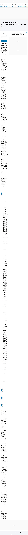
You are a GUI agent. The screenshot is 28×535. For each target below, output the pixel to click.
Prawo (12, 6)
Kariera (25, 532)
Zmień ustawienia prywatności (14, 532)
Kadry (4, 6)
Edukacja (25, 6)
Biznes (6, 6)
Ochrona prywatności (6, 532)
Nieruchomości (21, 6)
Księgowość (1, 6)
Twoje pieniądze (15, 6)
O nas (2, 532)
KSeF (27, 6)
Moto (18, 6)
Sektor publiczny (10, 6)
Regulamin (21, 532)
